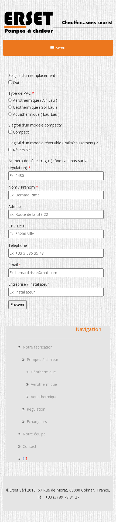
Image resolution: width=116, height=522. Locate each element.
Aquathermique (44, 396)
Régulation (36, 409)
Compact (20, 132)
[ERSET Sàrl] (58, 35)
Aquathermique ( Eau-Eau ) (36, 114)
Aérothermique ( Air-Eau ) (34, 100)
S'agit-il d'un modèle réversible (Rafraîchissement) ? (53, 142)
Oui (15, 82)
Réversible (21, 149)
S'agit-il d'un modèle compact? (35, 125)
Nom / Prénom (23, 187)
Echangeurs (37, 421)
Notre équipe (34, 433)
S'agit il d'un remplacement (31, 75)
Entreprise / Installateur (28, 284)
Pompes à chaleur (42, 359)
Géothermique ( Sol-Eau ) (34, 107)
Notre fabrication (38, 347)
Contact (29, 446)
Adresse (15, 206)
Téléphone (17, 245)
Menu (59, 47)
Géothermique (43, 371)
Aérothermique (44, 384)
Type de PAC (21, 93)
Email (14, 264)
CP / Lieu (16, 225)
